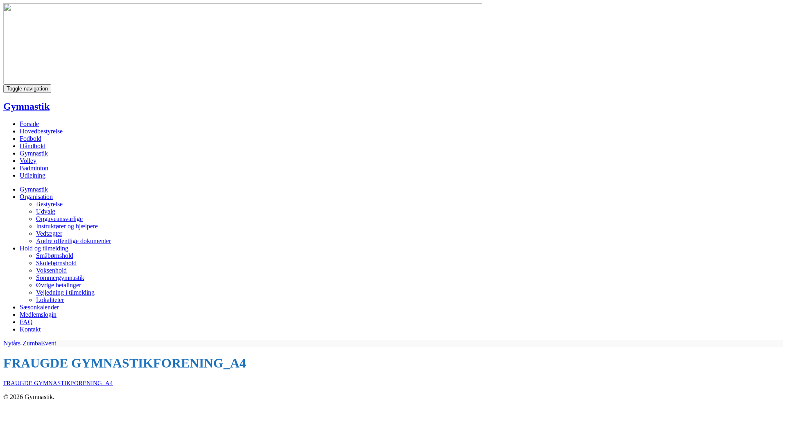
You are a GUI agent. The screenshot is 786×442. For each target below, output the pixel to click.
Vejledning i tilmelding (65, 292)
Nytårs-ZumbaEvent (29, 343)
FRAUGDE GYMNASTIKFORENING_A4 (58, 383)
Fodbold (30, 138)
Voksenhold (51, 270)
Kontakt (30, 329)
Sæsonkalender (39, 307)
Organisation (36, 196)
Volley (28, 160)
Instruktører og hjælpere (67, 226)
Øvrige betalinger (58, 285)
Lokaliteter (50, 299)
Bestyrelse (49, 204)
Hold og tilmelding (44, 248)
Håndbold (32, 145)
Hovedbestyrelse (41, 131)
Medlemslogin (38, 314)
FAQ (26, 321)
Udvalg (45, 211)
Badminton (34, 168)
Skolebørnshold (56, 262)
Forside (29, 123)
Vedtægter (49, 233)
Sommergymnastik (60, 277)
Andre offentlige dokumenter (73, 240)
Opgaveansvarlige (59, 218)
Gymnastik (26, 106)
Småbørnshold (54, 255)
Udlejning (32, 175)
